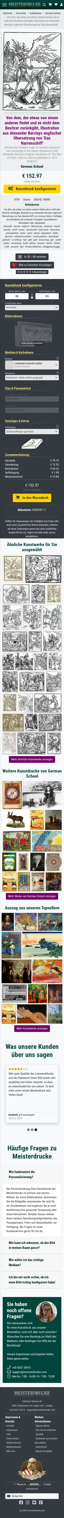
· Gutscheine (41, 1447)
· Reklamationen (13, 1447)
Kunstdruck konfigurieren (34, 188)
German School (53, 13)
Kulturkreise (36, 13)
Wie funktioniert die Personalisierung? (22, 1174)
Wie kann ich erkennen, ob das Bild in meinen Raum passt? (32, 1245)
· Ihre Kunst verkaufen (45, 1430)
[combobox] (32, 307)
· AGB (8, 1434)
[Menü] (4, 4)
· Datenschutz (12, 1438)
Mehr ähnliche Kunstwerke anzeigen (32, 759)
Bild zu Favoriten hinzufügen (34, 265)
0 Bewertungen (39, 272)
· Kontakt (9, 1425)
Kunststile (21, 13)
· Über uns (10, 1451)
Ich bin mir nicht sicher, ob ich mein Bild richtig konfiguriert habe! (32, 1279)
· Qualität (39, 1434)
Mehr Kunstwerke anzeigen (32, 1028)
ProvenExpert (27, 1114)
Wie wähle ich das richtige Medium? (26, 1262)
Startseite (7, 13)
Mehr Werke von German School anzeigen (32, 896)
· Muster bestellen (43, 1451)
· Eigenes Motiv (42, 1425)
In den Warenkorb (34, 498)
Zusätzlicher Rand (13, 303)
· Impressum (11, 1430)
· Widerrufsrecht (13, 1442)
